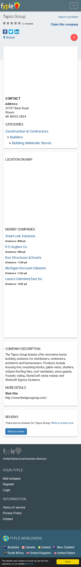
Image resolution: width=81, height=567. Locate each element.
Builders (16, 137)
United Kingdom (40, 553)
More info (29, 563)
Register (8, 484)
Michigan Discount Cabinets (25, 268)
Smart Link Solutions (20, 236)
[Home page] (10, 5)
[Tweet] (11, 31)
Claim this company (64, 24)
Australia (13, 547)
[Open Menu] (74, 5)
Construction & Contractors (26, 131)
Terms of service (14, 507)
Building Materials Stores (31, 143)
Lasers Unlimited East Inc (23, 279)
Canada (30, 547)
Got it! (67, 561)
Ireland (45, 547)
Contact (8, 519)
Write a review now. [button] (62, 422)
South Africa (15, 553)
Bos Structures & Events (23, 258)
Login (6, 490)
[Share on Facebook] (5, 31)
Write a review (16, 431)
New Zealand (65, 547)
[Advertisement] (33, 72)
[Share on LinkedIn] (17, 31)
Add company (12, 478)
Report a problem (68, 16)
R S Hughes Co (16, 247)
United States (66, 553)
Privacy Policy (12, 513)
